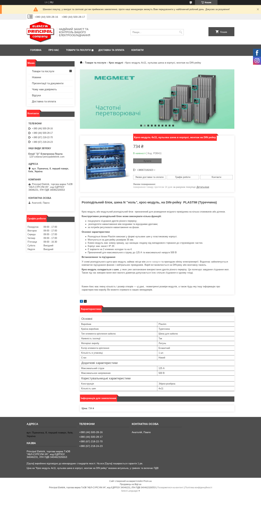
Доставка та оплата (111, 50)
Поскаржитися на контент (170, 487)
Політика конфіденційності (198, 487)
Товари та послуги (78, 50)
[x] (85, 302)
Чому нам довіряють (44, 89)
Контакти (137, 50)
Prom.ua (147, 481)
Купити (147, 161)
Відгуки (36, 95)
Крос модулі (116, 62)
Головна (35, 50)
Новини (36, 77)
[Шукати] (181, 32)
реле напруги (153, 261)
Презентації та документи (47, 83)
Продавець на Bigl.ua (130, 484)
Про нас (53, 50)
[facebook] (81, 302)
